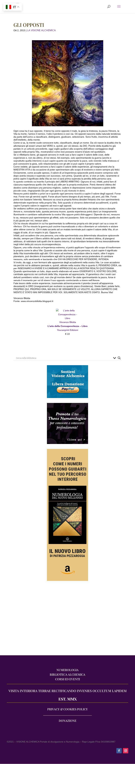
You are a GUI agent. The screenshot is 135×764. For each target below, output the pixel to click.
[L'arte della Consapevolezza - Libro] (67, 318)
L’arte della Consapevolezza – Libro (68, 326)
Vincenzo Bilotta (67, 322)
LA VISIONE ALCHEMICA (41, 30)
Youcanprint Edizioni (67, 330)
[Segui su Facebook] (119, 750)
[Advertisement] (68, 620)
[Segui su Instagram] (125, 750)
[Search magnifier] (119, 358)
